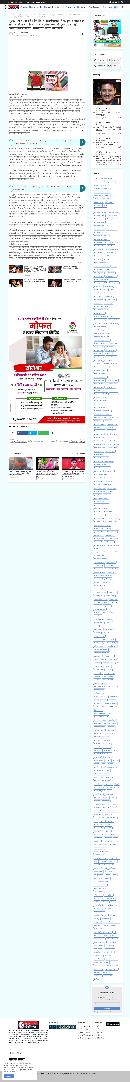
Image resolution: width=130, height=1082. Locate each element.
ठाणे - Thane (84, 1029)
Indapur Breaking (99, 343)
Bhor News (106, 259)
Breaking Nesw (98, 273)
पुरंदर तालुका (109, 794)
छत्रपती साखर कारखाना (100, 720)
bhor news (97, 259)
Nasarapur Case (99, 431)
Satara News (98, 569)
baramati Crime (99, 219)
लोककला (99, 1032)
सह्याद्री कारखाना (98, 945)
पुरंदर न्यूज (105, 797)
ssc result (97, 582)
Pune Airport (113, 478)
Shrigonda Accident (111, 569)
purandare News (99, 532)
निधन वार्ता (110, 764)
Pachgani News (99, 437)
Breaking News (19, 15)
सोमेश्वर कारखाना (98, 966)
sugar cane (112, 592)
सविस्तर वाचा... (35, 1042)
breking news (109, 286)
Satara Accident (99, 555)
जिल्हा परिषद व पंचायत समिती (102, 740)
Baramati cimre (114, 212)
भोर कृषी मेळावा (98, 828)
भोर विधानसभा (98, 838)
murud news (98, 427)
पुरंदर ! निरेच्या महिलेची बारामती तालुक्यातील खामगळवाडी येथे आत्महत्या (108, 129)
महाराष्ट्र (117, 841)
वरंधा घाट (96, 902)
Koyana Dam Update (100, 394)
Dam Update (98, 296)
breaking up (98, 286)
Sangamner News (113, 545)
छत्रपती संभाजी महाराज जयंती (102, 713)
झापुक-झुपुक (97, 750)
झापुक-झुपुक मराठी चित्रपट (111, 750)
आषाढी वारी (97, 663)
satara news (109, 565)
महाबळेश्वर (97, 841)
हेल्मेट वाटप (97, 979)
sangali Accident (99, 545)
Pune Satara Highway (101, 498)
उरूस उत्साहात (112, 676)
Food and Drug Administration (103, 316)
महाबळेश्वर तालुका (107, 841)
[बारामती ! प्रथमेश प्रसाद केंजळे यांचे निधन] (107, 92)
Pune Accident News (100, 474)
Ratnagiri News (113, 538)
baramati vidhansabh (101, 236)
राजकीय (108, 875)
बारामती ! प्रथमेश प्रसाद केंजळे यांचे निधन (108, 114)
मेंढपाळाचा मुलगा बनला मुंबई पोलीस (104, 865)
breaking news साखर (100, 283)
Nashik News (111, 431)
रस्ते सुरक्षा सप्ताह (98, 875)
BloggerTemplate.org (41, 1079)
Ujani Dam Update (100, 612)
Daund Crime (111, 300)
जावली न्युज (111, 727)
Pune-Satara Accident (101, 508)
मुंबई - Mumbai (85, 1026)
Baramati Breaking (100, 212)
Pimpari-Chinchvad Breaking (103, 461)
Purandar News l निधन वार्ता (102, 525)
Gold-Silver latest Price (111, 323)
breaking (108, 269)
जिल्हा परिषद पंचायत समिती (101, 737)
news (107, 434)
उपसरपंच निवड (98, 673)
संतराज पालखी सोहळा (109, 935)
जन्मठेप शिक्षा (98, 723)
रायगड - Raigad (85, 1032)
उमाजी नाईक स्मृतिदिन (100, 676)
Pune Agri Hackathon (100, 478)
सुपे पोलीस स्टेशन (98, 959)
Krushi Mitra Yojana (100, 397)
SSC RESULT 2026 (99, 585)
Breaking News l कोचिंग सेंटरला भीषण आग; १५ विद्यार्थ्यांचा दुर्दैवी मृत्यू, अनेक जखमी (20, 473)
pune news (110, 491)
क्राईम (96, 700)
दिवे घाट (108, 760)
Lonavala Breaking (100, 407)
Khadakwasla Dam (100, 370)
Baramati (107, 205)
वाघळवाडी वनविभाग (99, 905)
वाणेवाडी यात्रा (97, 908)
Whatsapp (44, 433)
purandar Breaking (113, 515)
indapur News (110, 347)
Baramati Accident (100, 209)
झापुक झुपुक (107, 747)
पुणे (95, 787)
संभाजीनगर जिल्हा (99, 939)
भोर (109, 824)
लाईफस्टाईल (95, 7)
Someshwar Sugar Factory (102, 579)
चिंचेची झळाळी (114, 707)
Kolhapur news (110, 387)
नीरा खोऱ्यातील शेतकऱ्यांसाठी (101, 774)
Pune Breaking (98, 481)
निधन (103, 764)
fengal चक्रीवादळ (99, 313)
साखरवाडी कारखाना (110, 949)
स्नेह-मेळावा (106, 972)
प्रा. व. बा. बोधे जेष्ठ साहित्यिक (101, 801)
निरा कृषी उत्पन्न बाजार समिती (109, 767)
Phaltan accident (99, 444)
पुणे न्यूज (116, 787)
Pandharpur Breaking (101, 441)
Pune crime (97, 485)
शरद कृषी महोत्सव (99, 922)
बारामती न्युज (108, 814)
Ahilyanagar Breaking (109, 182)
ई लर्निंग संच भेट (98, 670)
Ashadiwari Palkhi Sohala (102, 199)
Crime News (98, 293)
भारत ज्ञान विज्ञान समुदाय (106, 821)
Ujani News (111, 612)
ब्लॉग (95, 821)
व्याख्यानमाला (105, 919)
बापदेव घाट (97, 807)
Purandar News (111, 522)
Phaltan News (98, 454)
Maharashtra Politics (100, 417)
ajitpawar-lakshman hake (102, 189)
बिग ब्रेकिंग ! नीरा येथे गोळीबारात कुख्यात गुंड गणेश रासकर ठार (108, 144)
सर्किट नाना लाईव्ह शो (112, 939)
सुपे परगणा (97, 956)
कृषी (97, 1026)
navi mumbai (98, 434)
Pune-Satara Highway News (103, 511)
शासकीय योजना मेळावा (113, 922)
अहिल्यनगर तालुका (112, 643)
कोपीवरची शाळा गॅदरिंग (100, 696)
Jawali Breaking (112, 357)
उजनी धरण (108, 670)
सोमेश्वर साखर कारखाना (111, 969)
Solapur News (112, 572)
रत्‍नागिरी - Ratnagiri (86, 1035)
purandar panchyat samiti (102, 528)
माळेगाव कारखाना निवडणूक (101, 851)
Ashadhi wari (98, 195)
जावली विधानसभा (99, 730)
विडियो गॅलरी (100, 1038)
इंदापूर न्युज (107, 666)
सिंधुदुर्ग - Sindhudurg (86, 1038)
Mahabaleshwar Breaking (102, 411)
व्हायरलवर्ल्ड (71, 7)
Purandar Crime (114, 518)
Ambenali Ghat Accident (102, 192)
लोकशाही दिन (108, 895)
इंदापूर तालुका (98, 666)
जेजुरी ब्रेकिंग (97, 747)
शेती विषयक (97, 935)
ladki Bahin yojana (100, 404)
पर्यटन (98, 1029)
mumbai (108, 421)
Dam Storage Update (111, 293)
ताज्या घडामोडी (36, 7)
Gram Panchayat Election (102, 333)
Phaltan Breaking (99, 448)
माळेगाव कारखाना (99, 848)
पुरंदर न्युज (97, 797)
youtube (115, 65)
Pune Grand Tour (99, 491)
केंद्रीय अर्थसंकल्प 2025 (100, 693)
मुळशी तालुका (112, 861)
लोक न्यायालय (98, 895)
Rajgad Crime (98, 535)
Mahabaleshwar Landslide (102, 414)
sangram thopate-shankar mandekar (106, 552)
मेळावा (96, 868)
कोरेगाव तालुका (114, 696)
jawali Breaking (99, 357)
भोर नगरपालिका (98, 831)
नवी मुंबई (96, 764)
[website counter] (62, 1029)
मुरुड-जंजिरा (103, 861)
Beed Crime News (99, 246)
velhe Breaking (98, 622)
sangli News (98, 548)
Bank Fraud (97, 205)
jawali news (98, 360)
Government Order (100, 326)
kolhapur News (98, 387)
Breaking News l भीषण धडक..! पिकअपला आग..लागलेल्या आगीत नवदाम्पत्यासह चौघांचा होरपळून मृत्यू (47, 474)
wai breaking (98, 629)
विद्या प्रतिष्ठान (107, 908)
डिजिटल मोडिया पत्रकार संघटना (102, 754)
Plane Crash (98, 471)
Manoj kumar (114, 417)
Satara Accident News (101, 559)
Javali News (108, 353)
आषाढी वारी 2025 (108, 663)
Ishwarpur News (110, 350)
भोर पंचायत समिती (99, 834)
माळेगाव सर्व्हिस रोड (99, 855)
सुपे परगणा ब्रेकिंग (107, 956)
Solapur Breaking (99, 572)
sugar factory (98, 596)
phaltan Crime (112, 448)
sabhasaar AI (109, 542)
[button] (122, 7)
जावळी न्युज (97, 733)
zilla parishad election (101, 639)
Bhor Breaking (110, 252)
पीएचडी (117, 784)
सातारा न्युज (107, 952)
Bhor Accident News (112, 249)
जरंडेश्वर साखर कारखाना (110, 723)
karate (96, 367)
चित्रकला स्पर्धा (98, 710)
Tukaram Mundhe (99, 609)
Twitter (34, 433)
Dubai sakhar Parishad (101, 306)
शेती (115, 932)
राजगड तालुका (98, 878)
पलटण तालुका (106, 781)
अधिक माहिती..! (11, 1072)
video (96, 626)
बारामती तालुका (112, 811)
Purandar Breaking (100, 518)
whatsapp (115, 60)
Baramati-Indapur (100, 242)
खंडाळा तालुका (98, 703)
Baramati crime (112, 219)
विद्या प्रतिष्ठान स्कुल (99, 912)
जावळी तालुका (110, 730)
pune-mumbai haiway (101, 505)
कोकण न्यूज (56, 1074)
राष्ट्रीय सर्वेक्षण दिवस (99, 892)
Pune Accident (109, 471)
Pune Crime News (99, 488)
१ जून (95, 178)
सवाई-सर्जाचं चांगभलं (99, 942)
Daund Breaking (99, 300)
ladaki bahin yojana (100, 400)
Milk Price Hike (98, 421)
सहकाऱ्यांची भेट (112, 942)
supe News (97, 606)
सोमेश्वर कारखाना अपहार (112, 966)
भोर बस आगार (110, 834)
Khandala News (112, 384)
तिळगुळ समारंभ (98, 760)
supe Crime (113, 602)
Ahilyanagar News (100, 185)
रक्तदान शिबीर (108, 871)
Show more (81, 453)
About (108, 1079)
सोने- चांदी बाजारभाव (111, 959)
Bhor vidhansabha (100, 263)
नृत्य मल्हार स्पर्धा (98, 777)
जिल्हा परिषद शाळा (99, 744)
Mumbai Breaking (99, 424)
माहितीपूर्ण (49, 7)
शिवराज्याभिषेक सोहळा (110, 925)
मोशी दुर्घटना (112, 868)
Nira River (114, 434)
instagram (101, 65)
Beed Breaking (113, 242)
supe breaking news (100, 602)
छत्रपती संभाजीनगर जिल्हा (101, 717)
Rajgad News (110, 535)
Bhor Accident (98, 249)
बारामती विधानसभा (99, 818)
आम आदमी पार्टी (98, 656)
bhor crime (97, 256)
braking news (98, 269)
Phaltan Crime (98, 451)
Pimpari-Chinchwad (100, 464)
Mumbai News (112, 424)
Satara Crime (98, 565)
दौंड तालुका (115, 760)
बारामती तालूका (98, 814)
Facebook (23, 433)
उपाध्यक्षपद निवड (109, 673)
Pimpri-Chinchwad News (102, 468)
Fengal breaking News (101, 310)
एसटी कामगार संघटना (100, 683)
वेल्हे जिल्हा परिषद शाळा (100, 915)
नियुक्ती (96, 767)
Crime (111, 289)
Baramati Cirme (99, 215)
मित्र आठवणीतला (114, 858)
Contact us (19, 2)
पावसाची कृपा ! (108, 784)
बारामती (113, 807)
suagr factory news (100, 592)
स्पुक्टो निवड (97, 976)
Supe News (107, 606)
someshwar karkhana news (103, 575)
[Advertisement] (49, 53)
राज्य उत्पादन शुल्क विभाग (101, 882)
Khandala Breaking (100, 377)
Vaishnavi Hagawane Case (103, 619)
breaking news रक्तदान (101, 279)
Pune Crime (107, 485)
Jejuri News (97, 363)
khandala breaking (100, 374)
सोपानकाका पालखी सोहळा (101, 962)
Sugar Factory (110, 596)
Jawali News (108, 360)
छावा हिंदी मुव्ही (113, 720)
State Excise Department (101, 589)
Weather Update (99, 636)
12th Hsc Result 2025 (106, 178)
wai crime (97, 633)
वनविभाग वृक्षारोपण (109, 898)
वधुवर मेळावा (97, 898)
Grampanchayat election (102, 337)
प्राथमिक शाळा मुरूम (99, 804)
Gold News (97, 323)
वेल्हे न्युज (112, 915)
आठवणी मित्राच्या (112, 646)
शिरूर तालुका (97, 925)
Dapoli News (109, 296)
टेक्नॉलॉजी (60, 7)
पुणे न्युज (109, 787)
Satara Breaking (99, 562)
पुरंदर (109, 791)
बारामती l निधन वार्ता (99, 811)
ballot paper (109, 202)
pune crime (109, 481)
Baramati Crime (99, 222)
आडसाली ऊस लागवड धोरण (101, 653)
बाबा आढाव (106, 807)
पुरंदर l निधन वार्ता (99, 794)
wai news (106, 633)
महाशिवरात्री (113, 844)
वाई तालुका (105, 902)
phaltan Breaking (113, 444)
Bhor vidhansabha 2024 (101, 266)
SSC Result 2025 (108, 582)
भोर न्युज (108, 831)
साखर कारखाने (98, 949)
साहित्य (114, 952)
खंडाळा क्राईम (112, 700)
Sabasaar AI (98, 542)
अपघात (112, 639)
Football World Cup (100, 320)
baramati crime (112, 215)
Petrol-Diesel (114, 441)
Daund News (98, 303)
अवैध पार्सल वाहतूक (99, 643)
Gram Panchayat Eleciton (102, 330)
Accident (97, 182)
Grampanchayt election (101, 340)
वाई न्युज (113, 902)
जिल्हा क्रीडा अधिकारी (109, 733)
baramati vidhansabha (101, 239)
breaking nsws (113, 283)
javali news (97, 353)
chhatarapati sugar (100, 289)
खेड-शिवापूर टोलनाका (110, 703)
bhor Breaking (98, 252)
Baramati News (111, 229)
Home (24, 7)
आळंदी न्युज (113, 659)
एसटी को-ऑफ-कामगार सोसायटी (103, 686)
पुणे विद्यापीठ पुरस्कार (99, 791)
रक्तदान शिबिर (98, 871)
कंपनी (116, 686)
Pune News (107, 495)
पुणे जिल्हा (101, 787)
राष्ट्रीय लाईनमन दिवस (100, 888)
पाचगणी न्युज (98, 784)
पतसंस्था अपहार (110, 777)
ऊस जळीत (97, 680)
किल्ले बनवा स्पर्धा (99, 690)
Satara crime (111, 562)
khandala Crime (112, 380)
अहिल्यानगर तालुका (99, 646)
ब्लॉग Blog (108, 7)
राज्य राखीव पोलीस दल (100, 885)
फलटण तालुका (112, 804)
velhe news (109, 622)
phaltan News (110, 451)
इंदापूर (117, 663)
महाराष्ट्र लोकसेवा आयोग (100, 844)
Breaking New (110, 273)
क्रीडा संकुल (103, 700)
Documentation (41, 2)
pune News (97, 495)
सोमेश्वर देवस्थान (98, 969)
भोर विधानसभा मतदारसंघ (111, 838)
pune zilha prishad (100, 501)
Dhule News (108, 303)
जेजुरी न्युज (110, 744)
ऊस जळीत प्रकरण (108, 680)
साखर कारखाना (110, 945)
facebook (101, 60)
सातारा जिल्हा (97, 952)
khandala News (99, 384)
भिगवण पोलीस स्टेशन (100, 824)
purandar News (99, 522)
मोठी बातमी (104, 868)
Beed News (111, 246)
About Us (10, 2)
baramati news (99, 229)
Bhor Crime (107, 256)
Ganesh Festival (114, 320)
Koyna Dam (114, 394)
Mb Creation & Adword (78, 1074)
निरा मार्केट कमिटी (99, 770)
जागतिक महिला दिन (99, 727)
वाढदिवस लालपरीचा (113, 905)
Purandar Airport (99, 515)
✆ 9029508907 (91, 1074)
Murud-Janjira (109, 427)
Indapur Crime (112, 343)
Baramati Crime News (101, 226)
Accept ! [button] (9, 1076)
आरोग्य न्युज (104, 659)
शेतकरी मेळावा (98, 929)
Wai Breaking (109, 629)
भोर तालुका (108, 828)
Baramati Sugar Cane (101, 232)
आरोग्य (96, 659)
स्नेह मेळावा (97, 972)
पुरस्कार (113, 797)
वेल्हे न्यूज (96, 919)
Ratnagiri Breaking (100, 538)
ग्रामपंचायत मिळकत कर (100, 707)
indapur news (98, 347)
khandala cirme (99, 380)
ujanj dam (97, 616)
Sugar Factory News (100, 599)
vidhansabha (105, 626)
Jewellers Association (110, 363)
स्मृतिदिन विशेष (108, 976)
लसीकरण (110, 892)
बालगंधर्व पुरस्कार (111, 818)
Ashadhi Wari (109, 195)
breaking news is (111, 276)
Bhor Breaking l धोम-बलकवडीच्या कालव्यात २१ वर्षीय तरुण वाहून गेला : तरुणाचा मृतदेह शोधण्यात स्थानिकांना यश (73, 474)
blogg (114, 266)
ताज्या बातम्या (108, 757)
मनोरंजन (82, 7)
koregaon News (99, 390)
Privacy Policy (29, 2)
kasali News (104, 367)
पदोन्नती (96, 781)
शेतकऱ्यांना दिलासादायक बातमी (102, 932)
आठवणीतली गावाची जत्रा (100, 649)
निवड (108, 770)
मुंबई (95, 861)
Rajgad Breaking (112, 532)
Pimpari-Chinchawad (101, 458)
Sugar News (113, 599)
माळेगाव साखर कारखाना (100, 858)
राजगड (114, 875)
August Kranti (98, 202)
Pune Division (112, 488)
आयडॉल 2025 (109, 656)
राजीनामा (107, 878)
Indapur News (98, 350)
